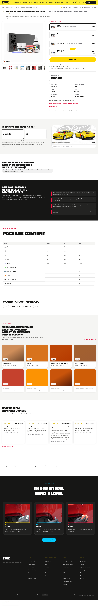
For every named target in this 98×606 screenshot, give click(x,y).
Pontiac (37, 306)
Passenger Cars (32, 564)
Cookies (82, 579)
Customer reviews (59, 2)
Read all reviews (6, 447)
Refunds (82, 573)
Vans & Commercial (32, 573)
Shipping (82, 570)
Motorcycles (31, 567)
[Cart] (83, 2)
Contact (65, 584)
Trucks (29, 576)
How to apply (49, 2)
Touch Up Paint (17, 2)
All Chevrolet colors (88, 339)
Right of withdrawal (85, 567)
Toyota (47, 567)
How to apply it (53, 106)
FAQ (67, 2)
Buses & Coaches (32, 579)
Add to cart (72, 60)
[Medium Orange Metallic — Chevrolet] (10, 67)
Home (3, 7)
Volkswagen (48, 561)
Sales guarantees (67, 581)
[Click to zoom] (23, 42)
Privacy (82, 576)
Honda (46, 570)
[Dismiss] (19, 601)
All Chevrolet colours (9, 467)
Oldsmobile (28, 306)
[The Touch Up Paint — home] (5, 2)
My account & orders (68, 561)
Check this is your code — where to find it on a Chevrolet (63, 103)
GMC (20, 306)
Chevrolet (17, 7)
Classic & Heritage (32, 570)
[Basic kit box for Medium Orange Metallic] (4, 67)
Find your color (91, 2)
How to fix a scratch (68, 570)
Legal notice (83, 561)
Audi (46, 576)
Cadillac (13, 306)
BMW (46, 564)
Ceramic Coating (27, 2)
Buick (6, 306)
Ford (46, 573)
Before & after (66, 579)
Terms (82, 564)
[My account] (79, 2)
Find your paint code (39, 2)
